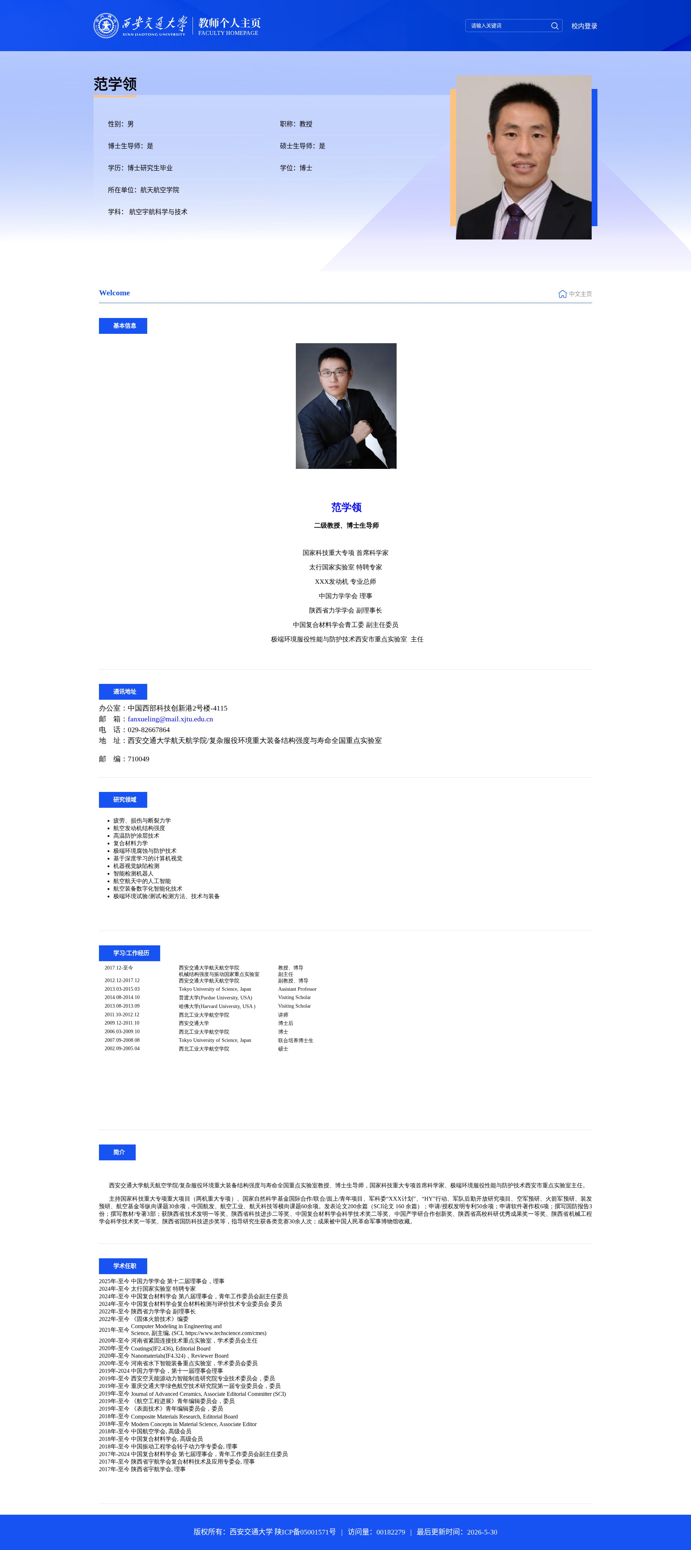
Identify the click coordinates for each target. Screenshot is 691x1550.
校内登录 (584, 26)
